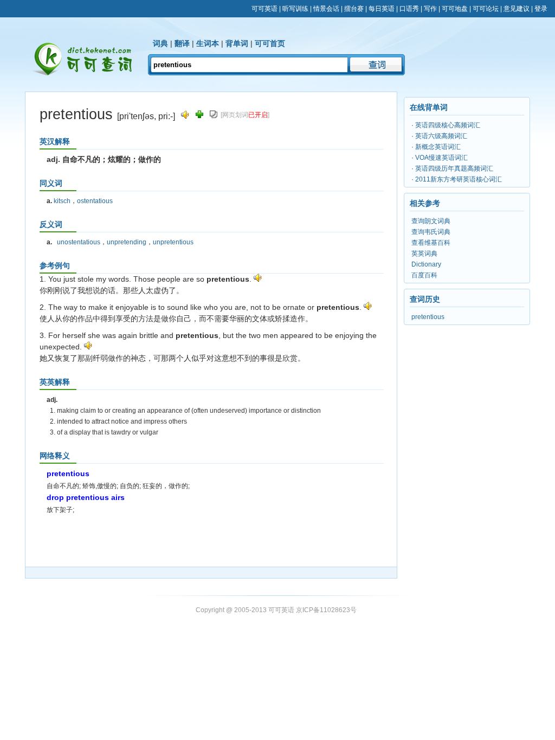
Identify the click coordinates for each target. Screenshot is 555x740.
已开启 (258, 115)
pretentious (427, 317)
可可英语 (264, 8)
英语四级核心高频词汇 (447, 125)
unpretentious (173, 242)
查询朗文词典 (430, 221)
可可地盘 (455, 8)
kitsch (62, 201)
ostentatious (95, 201)
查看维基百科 (430, 242)
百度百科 (424, 275)
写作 (430, 8)
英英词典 (424, 253)
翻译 (182, 43)
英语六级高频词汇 (441, 136)
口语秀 (409, 8)
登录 (540, 8)
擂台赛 (354, 8)
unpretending (126, 242)
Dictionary (426, 264)
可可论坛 (486, 8)
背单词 (236, 43)
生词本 (207, 43)
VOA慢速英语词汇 (441, 157)
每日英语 (382, 8)
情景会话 (326, 8)
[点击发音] (258, 279)
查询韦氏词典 (430, 232)
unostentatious (78, 242)
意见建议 (517, 8)
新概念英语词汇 (438, 147)
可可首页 (270, 43)
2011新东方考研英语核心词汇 (458, 179)
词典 (160, 43)
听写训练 (295, 8)
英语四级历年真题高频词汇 (454, 168)
